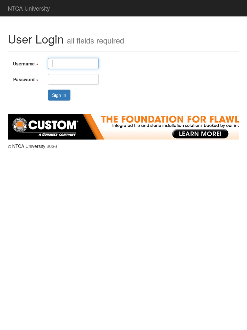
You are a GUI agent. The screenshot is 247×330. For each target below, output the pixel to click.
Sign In (59, 95)
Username (25, 63)
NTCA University (29, 8)
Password (25, 79)
